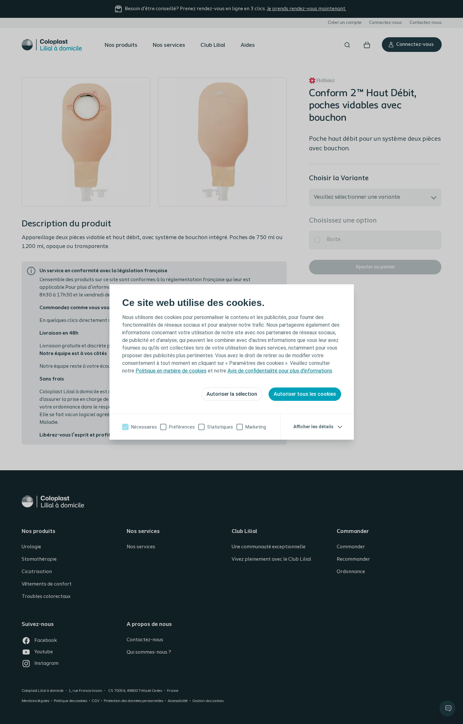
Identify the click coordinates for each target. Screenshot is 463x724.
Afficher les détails (313, 426)
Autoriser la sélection (232, 394)
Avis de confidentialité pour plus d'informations (280, 371)
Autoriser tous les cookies (305, 394)
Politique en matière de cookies (171, 371)
